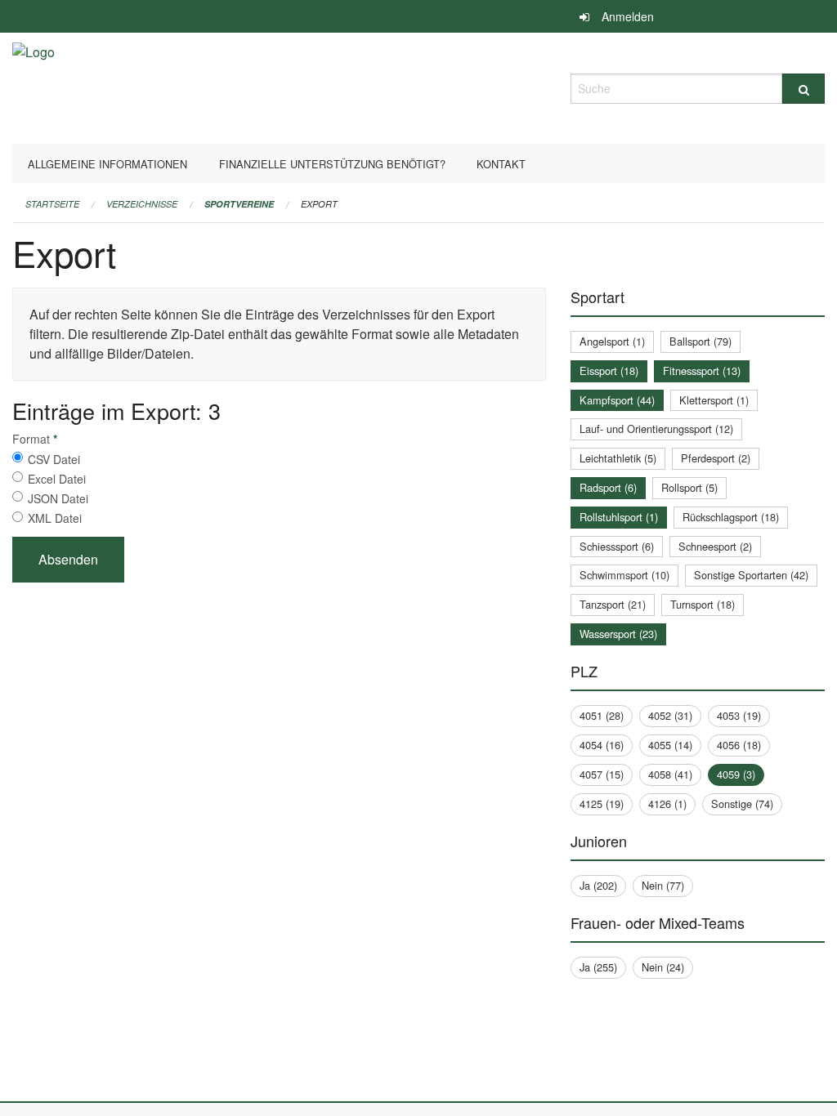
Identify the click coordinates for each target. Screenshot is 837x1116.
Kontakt (501, 164)
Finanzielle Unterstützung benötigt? (332, 164)
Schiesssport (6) (617, 546)
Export (319, 204)
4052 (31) (670, 715)
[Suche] (803, 89)
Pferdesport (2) (715, 458)
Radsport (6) (608, 487)
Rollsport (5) (689, 487)
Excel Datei (57, 479)
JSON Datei (58, 498)
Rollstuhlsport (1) (619, 517)
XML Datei (55, 518)
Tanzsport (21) (613, 604)
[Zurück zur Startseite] (33, 86)
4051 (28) (602, 715)
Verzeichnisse (141, 204)
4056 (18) (739, 744)
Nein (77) (663, 885)
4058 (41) (670, 774)
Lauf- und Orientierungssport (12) (656, 428)
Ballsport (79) (700, 341)
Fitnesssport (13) (702, 370)
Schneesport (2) (715, 546)
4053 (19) (739, 715)
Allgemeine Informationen (107, 164)
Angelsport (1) (612, 341)
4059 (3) (736, 774)
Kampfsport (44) (617, 400)
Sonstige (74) (742, 803)
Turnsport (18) (702, 604)
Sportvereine (239, 204)
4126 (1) (667, 803)
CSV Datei (54, 459)
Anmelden (628, 16)
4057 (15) (602, 774)
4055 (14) (670, 744)
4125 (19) (602, 803)
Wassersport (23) (618, 633)
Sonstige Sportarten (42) (751, 575)
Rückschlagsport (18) (731, 517)
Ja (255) (598, 967)
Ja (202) (598, 885)
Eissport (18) (609, 370)
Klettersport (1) (714, 400)
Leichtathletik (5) (618, 458)
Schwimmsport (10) (624, 575)
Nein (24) (663, 967)
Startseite (52, 204)
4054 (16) (602, 744)
